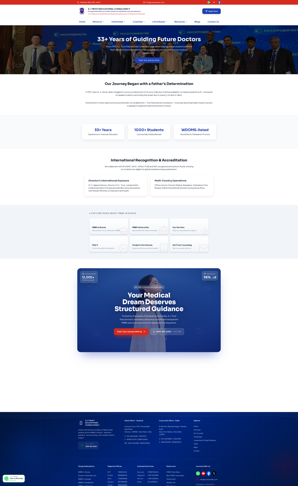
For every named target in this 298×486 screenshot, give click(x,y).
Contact (196, 451)
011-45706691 (166, 439)
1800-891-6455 (91, 446)
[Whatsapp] (208, 2)
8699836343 (122, 475)
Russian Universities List (87, 475)
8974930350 (122, 482)
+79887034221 (153, 472)
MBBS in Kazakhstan (86, 482)
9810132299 (166, 442)
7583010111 (122, 472)
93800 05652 (143, 439)
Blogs (196, 447)
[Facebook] (219, 2)
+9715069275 (152, 482)
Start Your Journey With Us (129, 331)
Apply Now (213, 11)
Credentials (198, 437)
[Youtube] (214, 2)
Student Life (170, 482)
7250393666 (122, 478)
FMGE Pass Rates (173, 472)
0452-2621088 (133, 443)
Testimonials (171, 479)
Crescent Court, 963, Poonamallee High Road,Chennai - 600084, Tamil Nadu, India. (138, 429)
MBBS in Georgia (84, 479)
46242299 (177, 439)
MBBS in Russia (84, 472)
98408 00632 (145, 443)
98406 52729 (132, 439)
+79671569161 (153, 478)
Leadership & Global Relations (205, 440)
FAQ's (196, 444)
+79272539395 (153, 475)
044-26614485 (132, 436)
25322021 (142, 436)
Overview (197, 430)
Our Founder (198, 433)
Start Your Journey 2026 (149, 60)
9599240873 (176, 442)
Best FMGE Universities (175, 475)
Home (196, 426)
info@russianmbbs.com (208, 479)
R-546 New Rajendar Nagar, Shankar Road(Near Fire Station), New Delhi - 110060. (172, 430)
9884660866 (122, 485)
